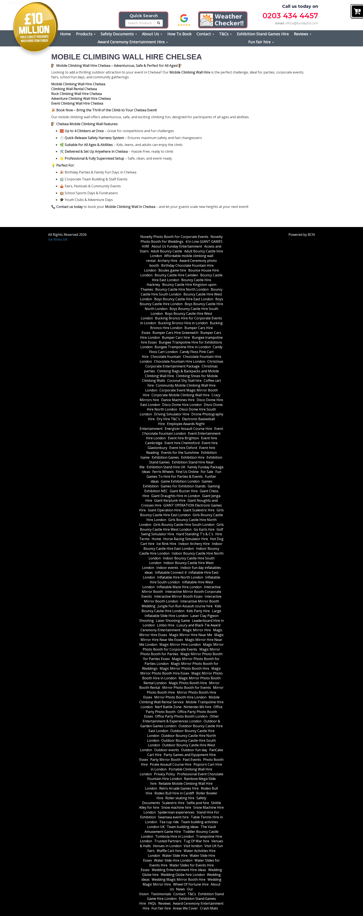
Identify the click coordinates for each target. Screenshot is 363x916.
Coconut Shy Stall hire (184, 380)
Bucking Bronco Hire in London (183, 323)
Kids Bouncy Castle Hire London (181, 608)
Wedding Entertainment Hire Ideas (179, 869)
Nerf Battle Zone (168, 707)
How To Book (179, 33)
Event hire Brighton (183, 438)
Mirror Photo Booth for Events (186, 687)
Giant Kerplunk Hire (169, 500)
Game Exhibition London (180, 481)
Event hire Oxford (183, 447)
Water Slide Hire (175, 855)
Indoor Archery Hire (194, 543)
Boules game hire (172, 270)
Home (65, 33)
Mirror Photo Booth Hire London (180, 697)
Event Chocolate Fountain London (182, 431)
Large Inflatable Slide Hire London (183, 613)
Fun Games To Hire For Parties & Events (184, 474)
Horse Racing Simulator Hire (185, 539)
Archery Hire (167, 260)
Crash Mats (209, 908)
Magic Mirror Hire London (180, 644)
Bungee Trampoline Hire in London (183, 347)
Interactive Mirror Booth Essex (178, 596)
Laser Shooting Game (173, 620)
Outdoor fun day (194, 750)
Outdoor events (166, 750)
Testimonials (161, 894)
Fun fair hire (260, 41)
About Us (151, 33)
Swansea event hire (173, 817)
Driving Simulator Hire (171, 414)
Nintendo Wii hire (197, 707)
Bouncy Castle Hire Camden (176, 275)
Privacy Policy (164, 774)
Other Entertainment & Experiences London (181, 718)
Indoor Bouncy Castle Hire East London (182, 546)
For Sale (207, 471)
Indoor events (167, 567)
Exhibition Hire (192, 457)
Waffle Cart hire (169, 850)
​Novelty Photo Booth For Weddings (182, 239)
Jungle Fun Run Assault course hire (185, 606)
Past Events (192, 759)
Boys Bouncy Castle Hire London (181, 301)
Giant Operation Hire (164, 510)
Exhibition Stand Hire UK (166, 467)
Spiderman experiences (176, 812)
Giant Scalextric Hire (198, 510)
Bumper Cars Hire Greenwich (175, 332)
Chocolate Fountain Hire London (179, 361)
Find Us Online (187, 471)
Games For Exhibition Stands (183, 486)
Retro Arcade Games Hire (179, 788)
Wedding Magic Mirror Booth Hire (178, 879)
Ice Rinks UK (57, 239)
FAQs (152, 903)
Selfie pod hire (198, 803)
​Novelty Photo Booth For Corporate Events (174, 236)
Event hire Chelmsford (182, 443)
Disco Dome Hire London (182, 404)
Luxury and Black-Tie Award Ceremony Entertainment (180, 627)
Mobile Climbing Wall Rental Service (179, 699)
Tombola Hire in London (174, 836)
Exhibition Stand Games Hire (263, 33)
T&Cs (224, 33)
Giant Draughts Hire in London (175, 495)
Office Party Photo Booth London (181, 716)
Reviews (301, 33)
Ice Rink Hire (166, 543)
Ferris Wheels (163, 471)
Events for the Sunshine (180, 452)
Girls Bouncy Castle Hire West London (182, 527)
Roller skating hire (179, 798)
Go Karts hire (204, 529)
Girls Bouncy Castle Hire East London (182, 512)
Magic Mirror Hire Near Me (190, 635)
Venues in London (167, 846)
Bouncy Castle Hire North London (182, 289)
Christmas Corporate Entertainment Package (184, 364)
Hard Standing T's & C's (194, 534)
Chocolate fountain (166, 356)
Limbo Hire (165, 625)
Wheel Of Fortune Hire (191, 884)
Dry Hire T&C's (168, 419)
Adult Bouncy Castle (166, 251)
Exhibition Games (165, 457)
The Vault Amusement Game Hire (180, 829)
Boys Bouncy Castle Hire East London (183, 299)
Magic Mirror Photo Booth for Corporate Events (183, 647)
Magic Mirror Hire (197, 630)
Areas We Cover (185, 908)
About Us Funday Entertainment (176, 246)
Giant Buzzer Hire (184, 491)
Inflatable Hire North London (180, 577)
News (180, 889)
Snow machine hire (176, 807)
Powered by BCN (301, 234)
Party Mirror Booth (165, 759)
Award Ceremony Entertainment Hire (132, 41)
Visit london (193, 846)
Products (84, 33)
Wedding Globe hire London (183, 874)
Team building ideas (183, 826)
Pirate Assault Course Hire (170, 764)
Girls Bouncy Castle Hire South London (183, 524)
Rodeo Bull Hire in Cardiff (174, 793)
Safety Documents (118, 33)
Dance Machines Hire (178, 400)
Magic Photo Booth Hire (188, 683)
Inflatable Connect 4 (170, 572)
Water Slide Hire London (173, 860)
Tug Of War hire (196, 841)
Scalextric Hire (173, 803)
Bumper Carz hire (176, 337)
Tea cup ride (169, 822)
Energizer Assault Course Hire (188, 428)
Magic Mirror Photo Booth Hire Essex (180, 671)
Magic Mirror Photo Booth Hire (184, 668)
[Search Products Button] (158, 23)
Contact (204, 33)
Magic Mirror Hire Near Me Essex (182, 637)
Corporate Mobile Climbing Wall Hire (180, 395)
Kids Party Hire (198, 611)
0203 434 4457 (290, 15)
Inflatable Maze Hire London (179, 587)
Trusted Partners (168, 841)
